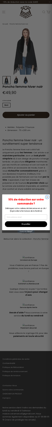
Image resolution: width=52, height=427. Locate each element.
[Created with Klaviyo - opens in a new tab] (26, 231)
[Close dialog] (47, 197)
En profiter (26, 224)
